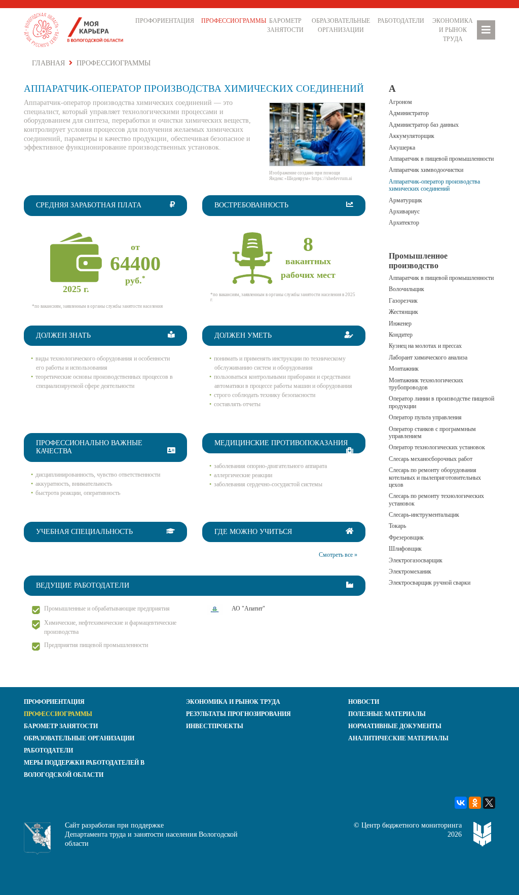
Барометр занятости (285, 25)
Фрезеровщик (406, 537)
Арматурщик (405, 200)
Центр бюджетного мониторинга (411, 825)
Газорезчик (403, 300)
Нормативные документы (394, 726)
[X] (489, 803)
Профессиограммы (232, 20)
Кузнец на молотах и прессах (425, 345)
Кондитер (401, 334)
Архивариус (404, 211)
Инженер (400, 323)
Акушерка (402, 147)
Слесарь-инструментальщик (424, 514)
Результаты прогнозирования (238, 714)
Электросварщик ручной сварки (429, 582)
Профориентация (164, 20)
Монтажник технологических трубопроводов (426, 384)
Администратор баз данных (424, 124)
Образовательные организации (341, 25)
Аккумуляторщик (411, 135)
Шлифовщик (405, 548)
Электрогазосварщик (415, 560)
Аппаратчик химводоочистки (426, 169)
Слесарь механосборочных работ (430, 458)
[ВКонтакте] (461, 803)
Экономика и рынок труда (452, 30)
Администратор (409, 113)
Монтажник (404, 368)
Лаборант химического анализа (428, 357)
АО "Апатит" (248, 608)
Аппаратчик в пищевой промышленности (441, 158)
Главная (48, 63)
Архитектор (404, 222)
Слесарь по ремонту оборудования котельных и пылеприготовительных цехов (435, 477)
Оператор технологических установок (437, 447)
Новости (363, 701)
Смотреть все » (338, 554)
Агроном (400, 101)
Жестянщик (403, 311)
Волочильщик (406, 289)
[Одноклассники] (475, 803)
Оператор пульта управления (425, 417)
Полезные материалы (387, 714)
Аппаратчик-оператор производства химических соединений (434, 185)
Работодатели (401, 20)
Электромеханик (410, 571)
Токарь (397, 525)
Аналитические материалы (398, 738)
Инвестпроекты (214, 726)
